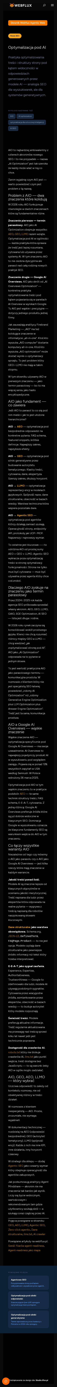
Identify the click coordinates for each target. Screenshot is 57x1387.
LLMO (24, 234)
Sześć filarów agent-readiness (26, 1245)
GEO (17, 234)
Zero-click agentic (19, 1229)
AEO (11, 234)
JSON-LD (13, 936)
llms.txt (29, 1056)
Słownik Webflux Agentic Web (28, 22)
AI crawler (39, 1234)
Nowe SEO (14, 36)
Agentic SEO (25, 515)
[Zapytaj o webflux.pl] (6, 1381)
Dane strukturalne (19, 927)
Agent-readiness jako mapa (24, 1250)
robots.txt (14, 1052)
